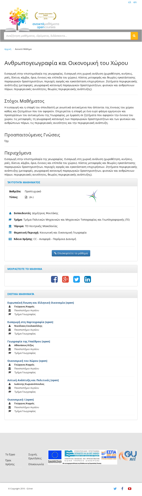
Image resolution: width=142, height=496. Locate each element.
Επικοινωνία (36, 464)
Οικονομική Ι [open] (20, 399)
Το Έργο (10, 454)
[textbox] (67, 35)
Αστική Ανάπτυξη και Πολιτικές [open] (33, 380)
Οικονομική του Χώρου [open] (27, 361)
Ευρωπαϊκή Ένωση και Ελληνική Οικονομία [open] (40, 302)
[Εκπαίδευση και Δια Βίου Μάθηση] (82, 457)
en (135, 2)
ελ (129, 2)
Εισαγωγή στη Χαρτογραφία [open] (30, 322)
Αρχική (7, 49)
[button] (134, 35)
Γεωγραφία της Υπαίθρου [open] (28, 341)
